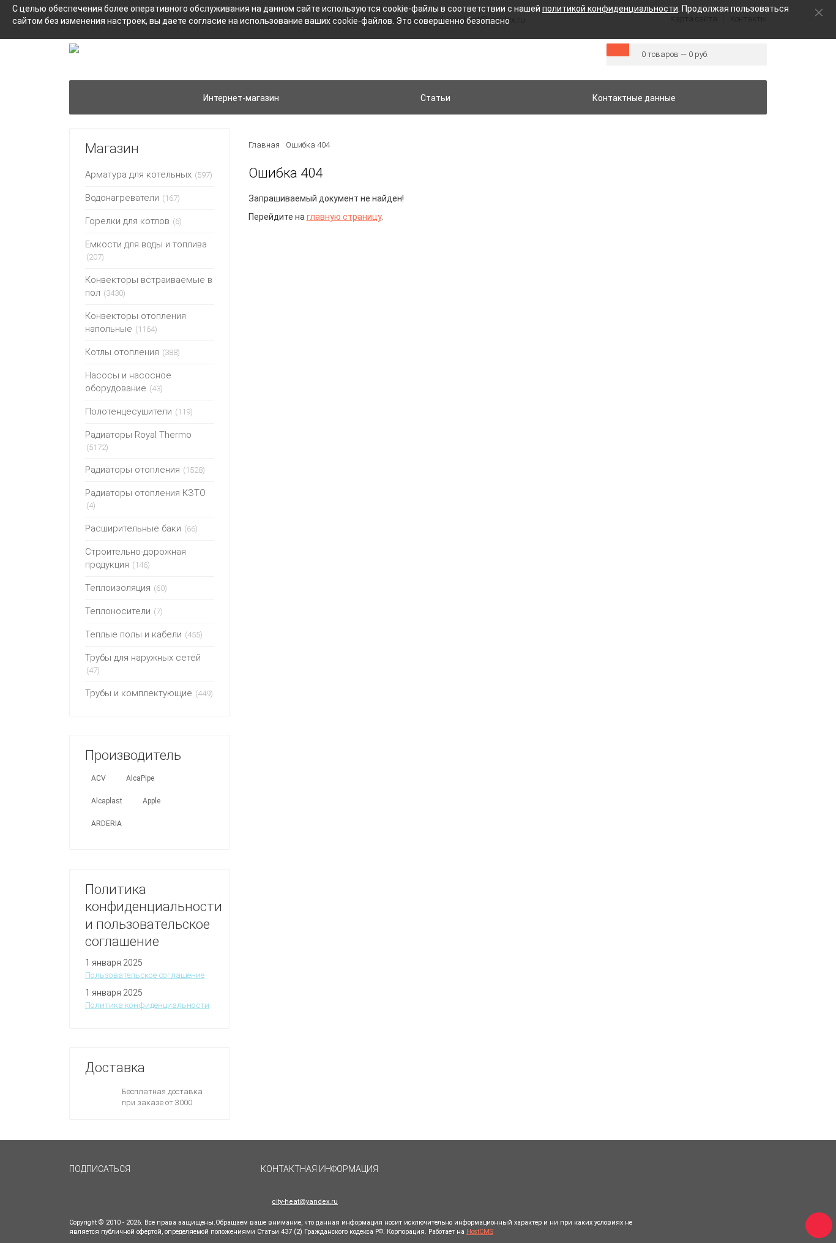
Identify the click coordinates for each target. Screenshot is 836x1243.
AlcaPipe (140, 778)
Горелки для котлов (127, 221)
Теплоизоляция (118, 587)
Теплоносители (118, 611)
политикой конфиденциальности (610, 8)
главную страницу (344, 217)
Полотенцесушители (128, 411)
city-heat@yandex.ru (305, 1202)
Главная (264, 144)
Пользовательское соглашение (144, 975)
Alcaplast (106, 801)
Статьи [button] (435, 98)
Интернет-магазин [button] (241, 98)
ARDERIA (106, 823)
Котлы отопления (122, 352)
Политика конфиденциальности (147, 1005)
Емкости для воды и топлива (146, 244)
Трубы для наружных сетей (143, 657)
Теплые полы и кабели (133, 634)
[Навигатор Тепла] (92, 90)
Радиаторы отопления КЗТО (145, 492)
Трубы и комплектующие (138, 693)
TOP (814, 1221)
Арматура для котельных (138, 174)
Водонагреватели (122, 197)
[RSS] (180, 1174)
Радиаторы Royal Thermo (138, 434)
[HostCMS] (74, 49)
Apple (151, 801)
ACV (98, 778)
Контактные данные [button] (634, 98)
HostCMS (479, 1232)
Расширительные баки (133, 528)
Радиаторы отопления (132, 469)
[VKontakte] (151, 1174)
